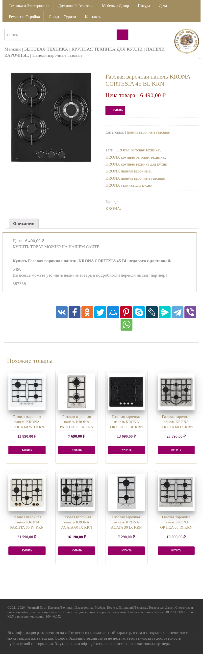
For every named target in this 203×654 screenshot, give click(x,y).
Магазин (12, 49)
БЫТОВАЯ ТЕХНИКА (46, 49)
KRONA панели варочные (127, 171)
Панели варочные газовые (57, 55)
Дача (163, 5)
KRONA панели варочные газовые (135, 178)
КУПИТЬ (118, 110)
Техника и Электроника (29, 5)
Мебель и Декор (115, 5)
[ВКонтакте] (62, 312)
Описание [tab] (23, 223)
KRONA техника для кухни (128, 185)
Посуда (144, 5)
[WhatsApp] (126, 325)
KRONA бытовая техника (137, 150)
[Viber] (190, 312)
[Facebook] (74, 312)
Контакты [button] (93, 17)
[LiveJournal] (152, 312)
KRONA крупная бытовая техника (134, 157)
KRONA (112, 208)
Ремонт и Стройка (24, 17)
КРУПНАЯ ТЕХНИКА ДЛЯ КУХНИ (107, 49)
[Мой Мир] (113, 312)
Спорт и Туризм (62, 17)
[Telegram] (177, 312)
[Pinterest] (126, 312)
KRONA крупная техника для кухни (136, 164)
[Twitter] (100, 312)
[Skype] (139, 312)
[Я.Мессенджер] (165, 312)
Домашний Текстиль (75, 5)
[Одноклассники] (87, 312)
